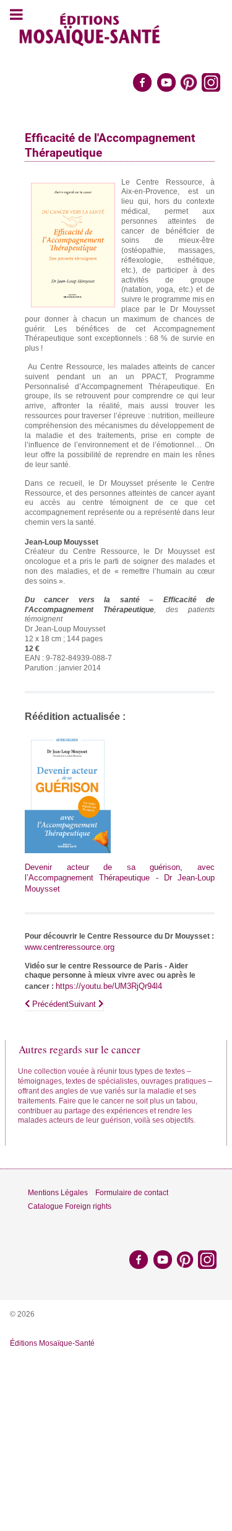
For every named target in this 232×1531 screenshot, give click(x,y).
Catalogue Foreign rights (69, 1206)
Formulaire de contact (131, 1192)
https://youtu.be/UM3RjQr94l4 (109, 986)
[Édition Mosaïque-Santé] (90, 28)
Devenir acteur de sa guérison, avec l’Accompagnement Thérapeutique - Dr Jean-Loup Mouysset (120, 878)
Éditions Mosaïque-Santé (52, 1343)
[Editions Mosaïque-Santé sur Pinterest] (188, 81)
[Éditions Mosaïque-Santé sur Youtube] (166, 81)
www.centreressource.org (69, 947)
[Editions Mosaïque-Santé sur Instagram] (212, 81)
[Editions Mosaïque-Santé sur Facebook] (142, 81)
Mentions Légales (58, 1192)
